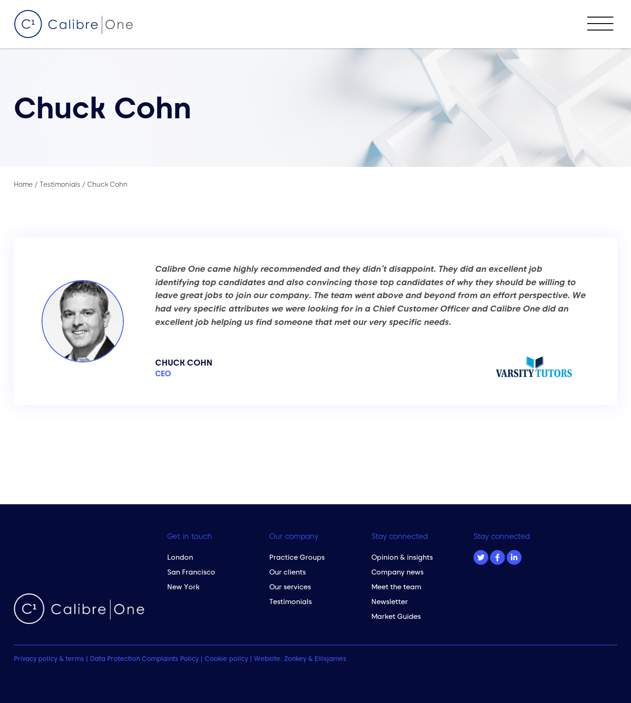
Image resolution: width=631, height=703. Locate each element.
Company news (397, 572)
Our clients (287, 572)
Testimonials (290, 601)
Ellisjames (330, 658)
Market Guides (396, 616)
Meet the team (396, 586)
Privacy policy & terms (49, 658)
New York (183, 586)
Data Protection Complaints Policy (144, 658)
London (180, 557)
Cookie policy (226, 658)
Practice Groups (297, 557)
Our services (290, 586)
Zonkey (295, 658)
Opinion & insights (402, 557)
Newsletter (389, 601)
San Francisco (191, 572)
